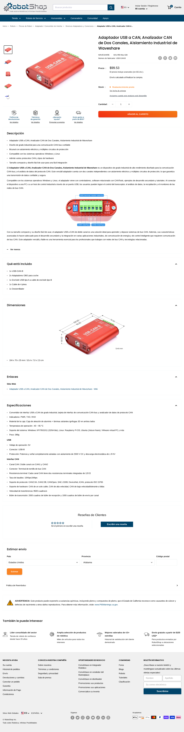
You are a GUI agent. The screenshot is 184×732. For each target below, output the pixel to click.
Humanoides (57, 18)
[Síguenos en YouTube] (93, 718)
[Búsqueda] (111, 7)
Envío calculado (117, 77)
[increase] (129, 104)
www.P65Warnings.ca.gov (106, 604)
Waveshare (104, 55)
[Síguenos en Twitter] (77, 718)
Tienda (15, 18)
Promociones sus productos (90, 683)
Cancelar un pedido (11, 682)
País (9, 556)
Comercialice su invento (89, 691)
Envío (5, 673)
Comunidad (92, 18)
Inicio (5, 26)
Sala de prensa (44, 677)
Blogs (121, 669)
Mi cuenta (140, 9)
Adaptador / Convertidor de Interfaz (48, 26)
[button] (8, 98)
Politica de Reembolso (16, 585)
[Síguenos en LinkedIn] (103, 718)
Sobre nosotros (44, 665)
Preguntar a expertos (57, 122)
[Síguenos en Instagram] (83, 718)
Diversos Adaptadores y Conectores (80, 26)
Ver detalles (14, 122)
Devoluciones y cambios (13, 677)
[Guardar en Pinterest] (165, 58)
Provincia (86, 556)
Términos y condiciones (48, 669)
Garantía (6, 686)
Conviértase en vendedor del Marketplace (91, 673)
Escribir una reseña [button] (117, 524)
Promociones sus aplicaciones (91, 687)
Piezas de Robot (25, 26)
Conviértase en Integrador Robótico (89, 666)
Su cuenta (7, 665)
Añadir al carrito (137, 114)
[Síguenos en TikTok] (98, 718)
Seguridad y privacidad (48, 673)
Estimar (14, 571)
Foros (121, 665)
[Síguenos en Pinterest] (88, 718)
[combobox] (80, 7)
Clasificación (124, 682)
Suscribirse (162, 691)
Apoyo (105, 18)
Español (36, 713)
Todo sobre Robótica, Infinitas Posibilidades (20, 723)
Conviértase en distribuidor (90, 679)
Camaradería (76, 18)
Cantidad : (103, 104)
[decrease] (112, 104)
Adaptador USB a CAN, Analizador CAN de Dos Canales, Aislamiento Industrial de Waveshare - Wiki (53, 389)
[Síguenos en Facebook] (72, 718)
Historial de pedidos (11, 669)
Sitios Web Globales (11, 713)
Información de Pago (12, 690)
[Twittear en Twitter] (170, 58)
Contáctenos (8, 694)
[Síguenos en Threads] (108, 718)
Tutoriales (123, 677)
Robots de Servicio (34, 18)
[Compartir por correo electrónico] (175, 58)
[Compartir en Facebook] (160, 58)
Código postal (162, 556)
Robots (13, 26)
